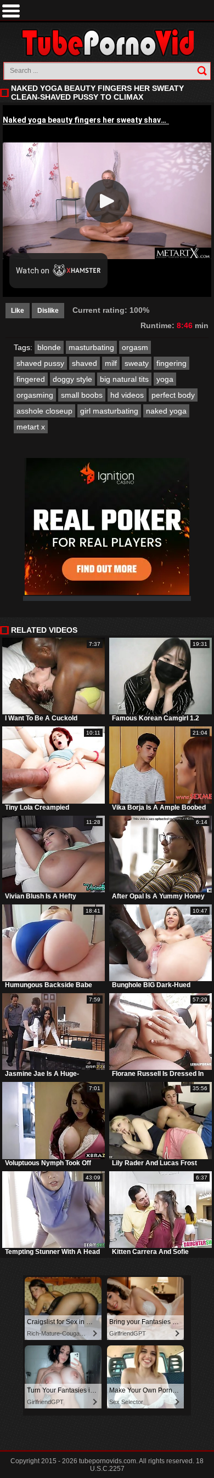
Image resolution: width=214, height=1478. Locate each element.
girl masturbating (109, 410)
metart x (30, 426)
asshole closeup (44, 410)
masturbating (91, 347)
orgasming (34, 395)
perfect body (173, 395)
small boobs (82, 395)
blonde (49, 347)
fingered (30, 379)
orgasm (135, 347)
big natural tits (124, 379)
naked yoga (166, 410)
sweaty (137, 363)
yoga (164, 379)
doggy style (72, 379)
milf (111, 363)
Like (17, 310)
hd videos (127, 395)
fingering (171, 363)
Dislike (48, 310)
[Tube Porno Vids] (107, 42)
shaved (84, 363)
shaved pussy (40, 363)
